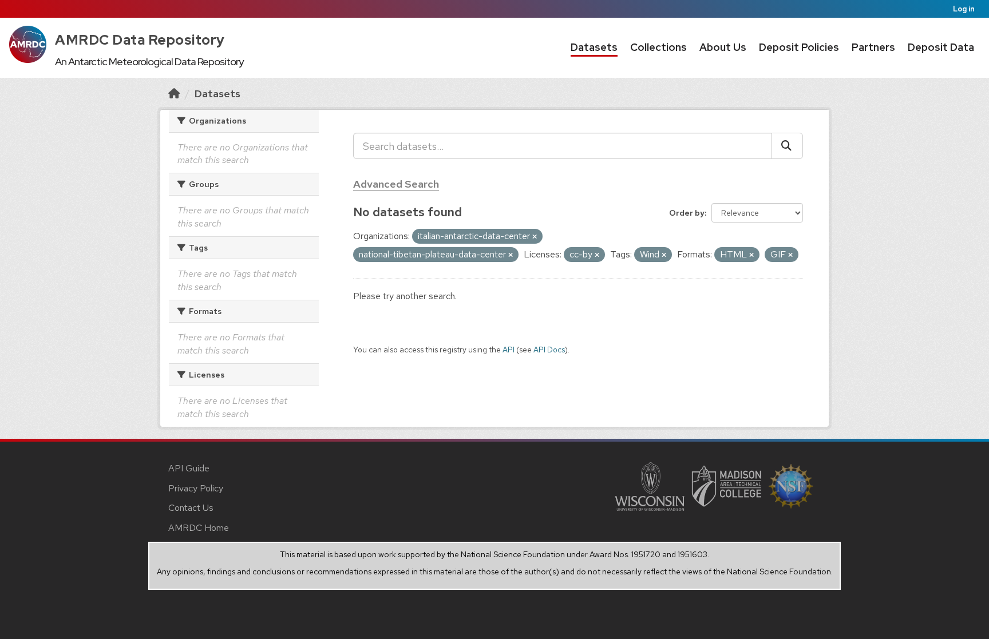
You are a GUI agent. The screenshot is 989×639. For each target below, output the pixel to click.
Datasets (594, 47)
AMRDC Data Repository (140, 40)
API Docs (549, 349)
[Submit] (787, 146)
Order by (687, 213)
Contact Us (190, 508)
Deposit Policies (799, 47)
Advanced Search (396, 183)
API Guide (188, 468)
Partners (873, 47)
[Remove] (534, 237)
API (509, 349)
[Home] (174, 93)
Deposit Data (941, 47)
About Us (722, 47)
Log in (964, 9)
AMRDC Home (198, 528)
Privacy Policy (195, 488)
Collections (658, 47)
